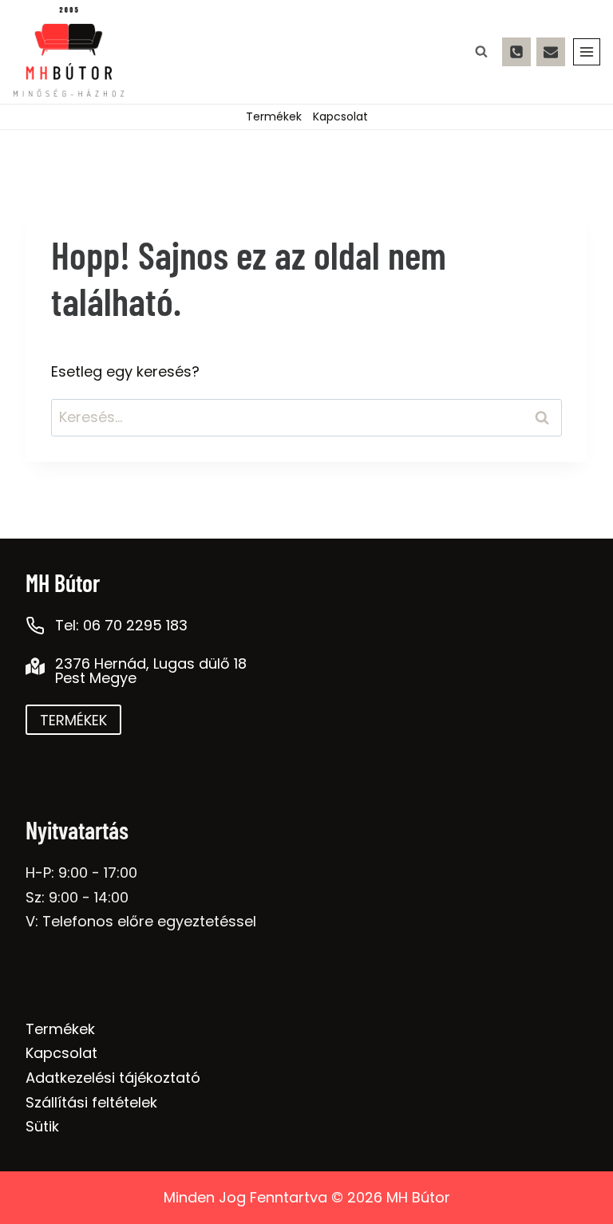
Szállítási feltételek (91, 1102)
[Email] (550, 52)
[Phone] (516, 52)
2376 (72, 663)
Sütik (42, 1126)
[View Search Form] (481, 52)
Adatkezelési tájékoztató (113, 1078)
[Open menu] (586, 51)
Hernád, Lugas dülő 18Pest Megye (151, 670)
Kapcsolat (340, 116)
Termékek (274, 116)
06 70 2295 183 (135, 625)
